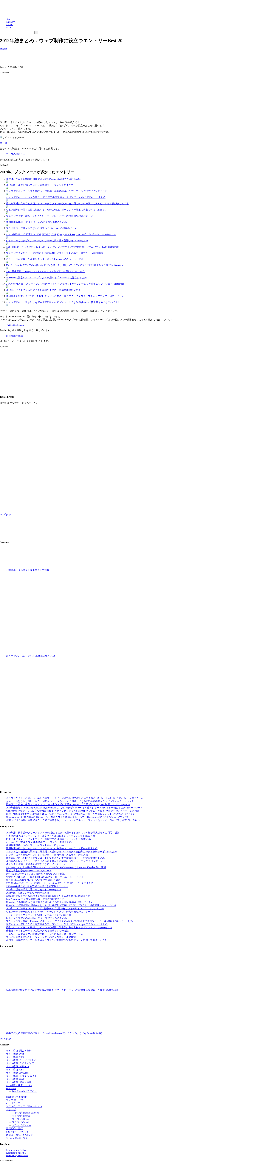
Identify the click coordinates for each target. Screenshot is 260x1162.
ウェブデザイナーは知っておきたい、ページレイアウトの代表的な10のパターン (49, 216)
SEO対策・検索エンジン (19, 1085)
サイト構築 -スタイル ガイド (21, 1076)
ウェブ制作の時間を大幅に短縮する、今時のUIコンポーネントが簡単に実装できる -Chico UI (55, 209)
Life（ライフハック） (17, 1131)
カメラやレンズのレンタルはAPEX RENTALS (30, 655)
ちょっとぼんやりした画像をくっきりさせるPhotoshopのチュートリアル (45, 259)
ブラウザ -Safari (20, 1122)
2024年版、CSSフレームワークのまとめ (27, 892)
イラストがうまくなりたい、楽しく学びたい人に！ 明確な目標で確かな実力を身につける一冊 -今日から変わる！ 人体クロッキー (76, 798)
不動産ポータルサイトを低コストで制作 (27, 570)
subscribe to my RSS (16, 1152)
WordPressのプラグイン (24, 1091)
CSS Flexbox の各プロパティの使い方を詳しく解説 (33, 880)
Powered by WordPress (17, 1155)
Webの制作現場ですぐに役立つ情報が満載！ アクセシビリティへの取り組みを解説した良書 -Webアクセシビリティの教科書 (72, 811)
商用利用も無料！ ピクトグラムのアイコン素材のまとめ (36, 222)
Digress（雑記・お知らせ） (20, 1135)
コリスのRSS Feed (15, 154)
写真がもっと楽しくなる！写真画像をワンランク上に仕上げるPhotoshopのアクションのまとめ (57, 924)
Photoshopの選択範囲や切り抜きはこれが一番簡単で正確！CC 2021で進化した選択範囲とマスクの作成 (61, 905)
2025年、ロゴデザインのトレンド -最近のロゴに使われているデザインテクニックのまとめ (55, 908)
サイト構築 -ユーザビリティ (21, 1060)
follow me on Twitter (16, 1150)
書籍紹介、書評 (14, 1128)
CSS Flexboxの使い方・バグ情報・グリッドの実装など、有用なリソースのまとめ (49, 883)
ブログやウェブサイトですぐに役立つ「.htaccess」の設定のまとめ (41, 228)
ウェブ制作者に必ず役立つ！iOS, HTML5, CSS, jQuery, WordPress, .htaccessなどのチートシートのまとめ (61, 234)
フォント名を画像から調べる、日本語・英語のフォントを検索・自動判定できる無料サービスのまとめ (61, 851)
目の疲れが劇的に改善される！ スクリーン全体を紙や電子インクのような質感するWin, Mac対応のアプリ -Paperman (68, 804)
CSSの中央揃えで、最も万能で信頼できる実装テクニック (37, 886)
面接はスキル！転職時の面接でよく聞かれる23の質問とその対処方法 (43, 179)
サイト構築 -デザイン (17, 1066)
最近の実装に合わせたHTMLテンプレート (28, 870)
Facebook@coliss (14, 335)
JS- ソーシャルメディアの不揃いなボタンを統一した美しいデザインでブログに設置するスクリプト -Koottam (64, 265)
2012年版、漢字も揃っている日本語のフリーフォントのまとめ (39, 185)
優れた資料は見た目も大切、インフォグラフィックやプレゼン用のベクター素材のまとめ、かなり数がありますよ (67, 203)
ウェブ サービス (14, 1100)
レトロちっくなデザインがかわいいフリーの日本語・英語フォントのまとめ (47, 240)
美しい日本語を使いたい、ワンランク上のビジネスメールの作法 (41, 937)
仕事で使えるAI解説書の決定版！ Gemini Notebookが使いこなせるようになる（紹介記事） (54, 1033)
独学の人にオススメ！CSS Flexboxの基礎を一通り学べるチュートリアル (45, 877)
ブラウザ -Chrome (21, 1125)
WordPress (11, 1088)
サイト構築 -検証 (15, 1079)
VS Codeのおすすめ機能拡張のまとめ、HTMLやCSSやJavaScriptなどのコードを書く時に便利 (56, 867)
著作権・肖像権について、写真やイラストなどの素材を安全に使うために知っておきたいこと (56, 940)
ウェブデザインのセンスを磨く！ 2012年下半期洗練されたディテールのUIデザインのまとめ (55, 197)
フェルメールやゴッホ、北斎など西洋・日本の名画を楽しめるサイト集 (44, 934)
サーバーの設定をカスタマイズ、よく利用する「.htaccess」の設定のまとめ (46, 277)
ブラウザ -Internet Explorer (25, 1112)
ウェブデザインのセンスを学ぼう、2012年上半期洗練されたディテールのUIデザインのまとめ (56, 191)
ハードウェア (13, 1103)
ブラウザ (11, 1109)
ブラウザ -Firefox (21, 1116)
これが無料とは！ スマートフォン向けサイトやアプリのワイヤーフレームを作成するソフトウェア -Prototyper (65, 283)
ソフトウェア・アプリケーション (24, 1106)
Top (8, 19)
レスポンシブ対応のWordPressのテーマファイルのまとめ (36, 918)
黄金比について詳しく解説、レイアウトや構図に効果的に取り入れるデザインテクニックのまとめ (59, 927)
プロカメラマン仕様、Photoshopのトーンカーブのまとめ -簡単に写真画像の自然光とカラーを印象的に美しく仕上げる (69, 921)
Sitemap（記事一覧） (17, 1138)
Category (10, 21)
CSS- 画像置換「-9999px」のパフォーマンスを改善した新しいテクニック (45, 271)
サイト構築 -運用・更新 (18, 1082)
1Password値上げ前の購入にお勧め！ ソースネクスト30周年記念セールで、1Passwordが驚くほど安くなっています (67, 817)
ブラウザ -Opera (20, 1119)
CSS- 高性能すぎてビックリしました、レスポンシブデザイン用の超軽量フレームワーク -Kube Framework (62, 246)
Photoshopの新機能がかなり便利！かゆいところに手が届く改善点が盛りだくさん (49, 902)
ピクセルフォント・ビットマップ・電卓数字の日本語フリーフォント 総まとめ (48, 839)
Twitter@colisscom (15, 325)
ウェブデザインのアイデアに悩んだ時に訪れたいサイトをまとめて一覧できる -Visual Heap (54, 253)
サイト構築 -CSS (15, 1069)
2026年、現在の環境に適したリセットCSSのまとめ (33, 889)
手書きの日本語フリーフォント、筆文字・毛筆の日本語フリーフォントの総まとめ (50, 835)
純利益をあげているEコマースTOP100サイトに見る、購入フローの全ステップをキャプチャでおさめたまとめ (65, 296)
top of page (5, 514)
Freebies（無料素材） (17, 1097)
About (9, 27)
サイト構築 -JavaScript (17, 1073)
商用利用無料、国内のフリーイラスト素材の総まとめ (35, 845)
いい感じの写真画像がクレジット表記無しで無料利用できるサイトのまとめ (47, 854)
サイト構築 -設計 (15, 1054)
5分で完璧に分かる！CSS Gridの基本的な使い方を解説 (35, 873)
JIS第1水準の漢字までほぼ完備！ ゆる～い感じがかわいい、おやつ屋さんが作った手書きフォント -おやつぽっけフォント (71, 814)
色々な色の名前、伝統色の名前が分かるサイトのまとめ (36, 864)
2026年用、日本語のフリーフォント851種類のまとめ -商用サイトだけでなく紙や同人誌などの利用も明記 (62, 832)
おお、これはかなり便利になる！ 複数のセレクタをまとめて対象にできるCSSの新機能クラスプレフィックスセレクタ (70, 801)
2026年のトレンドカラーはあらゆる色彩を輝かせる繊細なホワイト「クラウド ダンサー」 (54, 861)
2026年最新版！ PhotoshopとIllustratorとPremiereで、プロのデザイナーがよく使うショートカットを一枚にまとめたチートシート (74, 807)
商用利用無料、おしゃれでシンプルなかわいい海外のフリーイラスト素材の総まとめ (52, 848)
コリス (3, 143)
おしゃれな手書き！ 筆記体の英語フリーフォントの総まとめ (39, 842)
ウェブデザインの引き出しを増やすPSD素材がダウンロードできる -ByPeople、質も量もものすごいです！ (63, 302)
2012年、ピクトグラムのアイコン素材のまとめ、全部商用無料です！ (43, 290)
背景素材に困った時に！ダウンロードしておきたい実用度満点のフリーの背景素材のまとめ (55, 858)
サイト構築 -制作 (15, 1057)
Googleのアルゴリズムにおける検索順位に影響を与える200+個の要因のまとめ (48, 896)
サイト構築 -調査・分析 (18, 1050)
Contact (9, 24)
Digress (3, 48)
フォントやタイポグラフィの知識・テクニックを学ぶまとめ (38, 915)
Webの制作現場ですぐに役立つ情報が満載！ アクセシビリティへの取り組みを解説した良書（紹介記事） (62, 990)
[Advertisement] (130, 97)
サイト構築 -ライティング (20, 1063)
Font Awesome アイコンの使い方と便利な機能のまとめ (35, 899)
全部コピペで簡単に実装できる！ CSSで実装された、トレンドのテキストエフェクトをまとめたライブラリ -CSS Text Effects (72, 820)
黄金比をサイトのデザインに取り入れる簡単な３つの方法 (37, 930)
